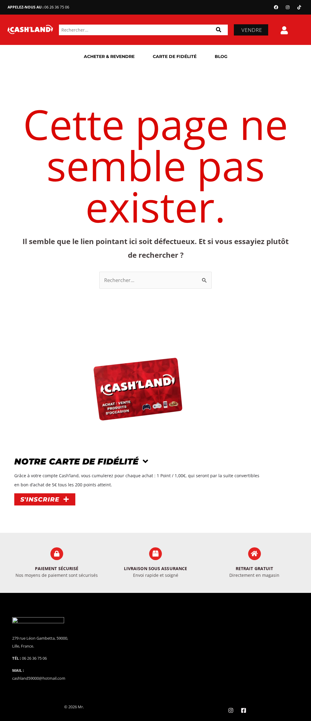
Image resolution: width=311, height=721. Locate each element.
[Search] (218, 30)
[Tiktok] (299, 7)
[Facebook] (276, 7)
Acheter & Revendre (109, 56)
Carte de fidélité (175, 56)
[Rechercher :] (155, 280)
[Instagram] (287, 7)
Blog (221, 56)
